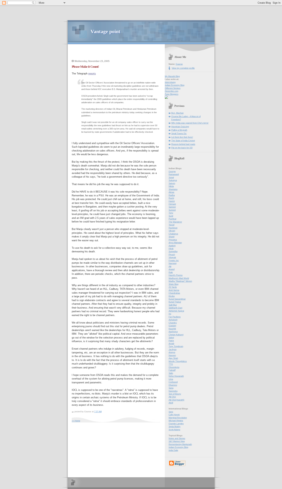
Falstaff (172, 370)
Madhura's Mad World (179, 278)
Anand (172, 269)
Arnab (171, 343)
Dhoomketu (174, 367)
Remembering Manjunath (180, 444)
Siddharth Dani (175, 308)
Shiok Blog (173, 284)
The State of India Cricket (183, 140)
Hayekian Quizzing (180, 126)
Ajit (170, 266)
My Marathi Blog (172, 76)
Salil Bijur (173, 305)
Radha (172, 195)
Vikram (172, 231)
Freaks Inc (174, 260)
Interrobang (170, 82)
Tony (171, 213)
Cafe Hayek (174, 414)
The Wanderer (175, 222)
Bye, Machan (177, 113)
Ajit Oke (172, 397)
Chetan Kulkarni (176, 334)
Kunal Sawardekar (177, 299)
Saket (171, 337)
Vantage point (105, 31)
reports (92, 73)
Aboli (171, 403)
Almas (171, 192)
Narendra (173, 391)
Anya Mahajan (175, 242)
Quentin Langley (176, 423)
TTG (171, 364)
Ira (170, 314)
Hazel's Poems (176, 275)
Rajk (171, 272)
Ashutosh (173, 320)
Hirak (171, 248)
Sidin (171, 373)
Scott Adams (174, 429)
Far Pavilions (175, 317)
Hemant (172, 204)
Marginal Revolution (178, 418)
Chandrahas (174, 293)
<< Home (76, 421)
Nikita (171, 186)
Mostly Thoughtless (178, 361)
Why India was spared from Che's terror (190, 123)
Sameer (172, 207)
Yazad (171, 225)
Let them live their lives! (182, 137)
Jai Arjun (172, 349)
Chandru (173, 323)
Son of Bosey (175, 394)
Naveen (172, 355)
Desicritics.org (171, 91)
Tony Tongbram (176, 346)
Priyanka (173, 240)
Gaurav (179, 64)
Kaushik (172, 329)
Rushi (171, 198)
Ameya (172, 352)
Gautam (172, 325)
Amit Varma (174, 290)
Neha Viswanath (176, 376)
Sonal (171, 177)
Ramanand (174, 174)
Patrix (171, 340)
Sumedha (173, 251)
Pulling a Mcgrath (179, 130)
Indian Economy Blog (174, 85)
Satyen (172, 183)
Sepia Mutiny (175, 426)
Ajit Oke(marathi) (176, 400)
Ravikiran (173, 228)
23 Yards (173, 287)
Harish (172, 201)
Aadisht (172, 245)
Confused (173, 382)
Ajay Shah (173, 358)
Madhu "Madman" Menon (180, 281)
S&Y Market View (177, 441)
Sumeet (172, 210)
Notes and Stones (177, 438)
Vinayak (172, 257)
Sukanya (173, 180)
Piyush (172, 254)
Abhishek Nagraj (176, 311)
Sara (171, 412)
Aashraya (173, 331)
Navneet (172, 263)
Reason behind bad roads (183, 144)
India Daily (173, 450)
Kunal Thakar (175, 302)
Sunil (171, 216)
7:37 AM (98, 411)
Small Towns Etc (179, 133)
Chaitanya (173, 234)
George (172, 171)
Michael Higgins (176, 420)
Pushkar (172, 219)
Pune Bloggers (171, 94)
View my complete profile (183, 68)
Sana (171, 388)
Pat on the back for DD (182, 148)
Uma (171, 379)
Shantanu (173, 189)
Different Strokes (173, 88)
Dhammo (173, 385)
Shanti (171, 236)
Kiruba (172, 296)
